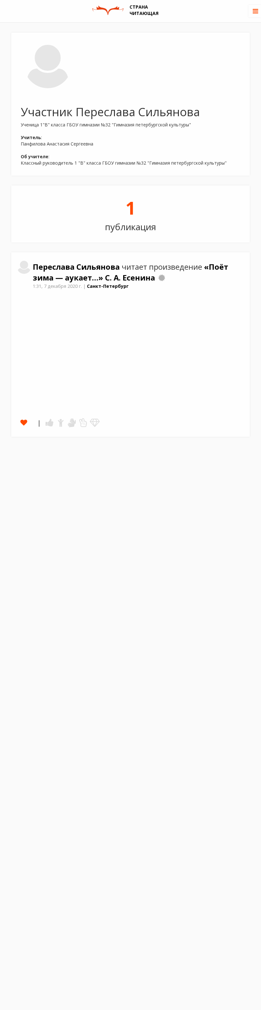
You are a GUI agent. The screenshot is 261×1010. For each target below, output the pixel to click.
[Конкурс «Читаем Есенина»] (161, 278)
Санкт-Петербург (108, 286)
